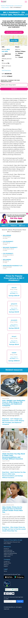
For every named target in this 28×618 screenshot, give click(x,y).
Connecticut (18, 5)
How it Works (7, 543)
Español (6, 566)
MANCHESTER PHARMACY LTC (12, 265)
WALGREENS (7, 235)
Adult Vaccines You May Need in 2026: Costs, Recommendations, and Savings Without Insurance (13, 456)
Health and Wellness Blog (10, 553)
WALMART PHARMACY (10, 247)
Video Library (7, 556)
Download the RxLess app (12, 574)
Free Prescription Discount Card (12, 542)
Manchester (5, 7)
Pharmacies (9, 5)
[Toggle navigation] (26, 2)
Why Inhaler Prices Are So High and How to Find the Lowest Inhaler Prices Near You (12, 509)
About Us (6, 564)
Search (14, 89)
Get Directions (6, 70)
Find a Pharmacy (8, 550)
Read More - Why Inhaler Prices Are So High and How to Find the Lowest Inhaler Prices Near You (14, 529)
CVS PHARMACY (8, 241)
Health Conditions (8, 554)
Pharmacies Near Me (9, 551)
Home (3, 5)
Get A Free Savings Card (14, 32)
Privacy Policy (7, 563)
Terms (5, 571)
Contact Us (6, 561)
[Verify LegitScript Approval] (7, 583)
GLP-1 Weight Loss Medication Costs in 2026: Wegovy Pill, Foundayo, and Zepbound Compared (13, 403)
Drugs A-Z (6, 548)
